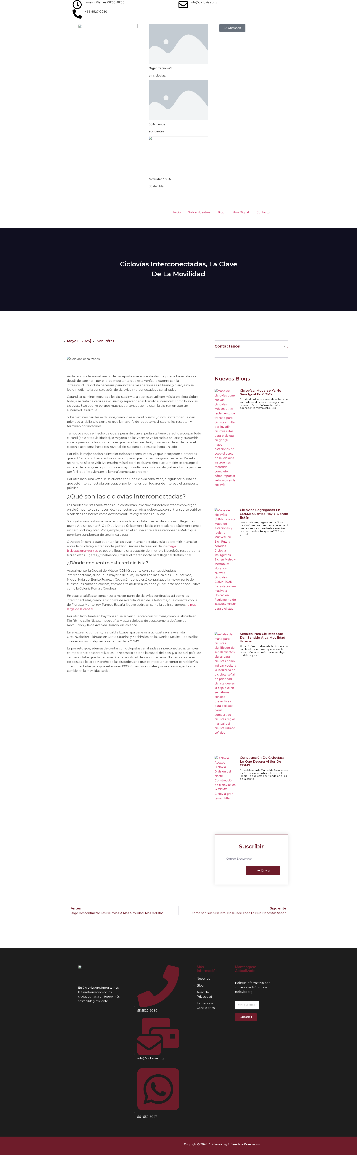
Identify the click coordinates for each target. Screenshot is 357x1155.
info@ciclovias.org (204, 2)
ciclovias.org (219, 1144)
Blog (221, 212)
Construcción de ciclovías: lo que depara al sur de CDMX (262, 761)
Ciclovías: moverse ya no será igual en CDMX (260, 392)
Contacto (263, 212)
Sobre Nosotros (199, 212)
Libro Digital (240, 212)
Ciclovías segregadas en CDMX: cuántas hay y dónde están (264, 513)
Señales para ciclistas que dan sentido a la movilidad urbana (262, 637)
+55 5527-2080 (96, 11)
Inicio (177, 212)
